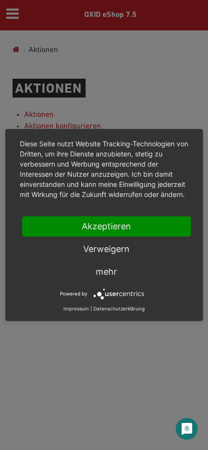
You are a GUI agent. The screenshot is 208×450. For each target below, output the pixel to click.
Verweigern (106, 249)
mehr (106, 272)
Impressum (76, 308)
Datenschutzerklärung (119, 308)
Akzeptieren (106, 226)
